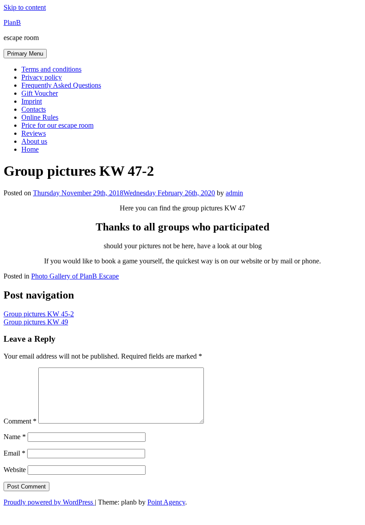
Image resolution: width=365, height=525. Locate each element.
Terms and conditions (51, 69)
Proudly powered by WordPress (49, 502)
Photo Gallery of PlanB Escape (75, 276)
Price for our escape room (57, 125)
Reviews (33, 133)
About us (34, 141)
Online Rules (39, 117)
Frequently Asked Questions (61, 85)
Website (15, 469)
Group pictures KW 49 (36, 322)
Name (15, 436)
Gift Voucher (39, 93)
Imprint (31, 101)
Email (14, 453)
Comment (20, 421)
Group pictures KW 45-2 (39, 314)
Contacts (33, 109)
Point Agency (166, 502)
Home (30, 149)
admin (234, 193)
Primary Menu (25, 53)
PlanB (12, 22)
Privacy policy (41, 77)
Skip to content (25, 7)
